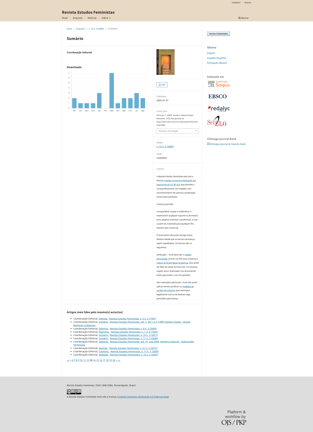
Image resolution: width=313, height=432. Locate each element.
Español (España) (216, 58)
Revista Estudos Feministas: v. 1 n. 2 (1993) (134, 331)
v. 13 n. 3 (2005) (96, 28)
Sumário (104, 321)
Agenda (103, 318)
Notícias (92, 17)
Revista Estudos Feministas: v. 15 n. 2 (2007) (134, 354)
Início (69, 28)
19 (110, 360)
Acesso (247, 2)
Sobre (105, 17)
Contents (104, 351)
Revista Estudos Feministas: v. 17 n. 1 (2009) (135, 351)
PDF (163, 84)
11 (84, 360)
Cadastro (236, 2)
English (211, 53)
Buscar (245, 17)
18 (107, 360)
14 (94, 360)
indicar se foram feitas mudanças (172, 262)
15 (97, 360)
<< (68, 360)
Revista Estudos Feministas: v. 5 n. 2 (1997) (132, 318)
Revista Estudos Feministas (88, 12)
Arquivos (77, 17)
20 (113, 360)
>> (119, 360)
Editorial (104, 328)
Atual (65, 17)
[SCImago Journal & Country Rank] (226, 144)
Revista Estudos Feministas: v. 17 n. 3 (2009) (134, 338)
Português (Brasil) (217, 62)
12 (87, 360)
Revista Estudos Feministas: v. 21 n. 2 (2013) (133, 348)
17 (104, 360)
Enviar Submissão (218, 33)
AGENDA (104, 354)
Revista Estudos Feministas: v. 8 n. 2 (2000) (133, 328)
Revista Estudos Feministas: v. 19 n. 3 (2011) (134, 335)
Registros (104, 331)
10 (81, 360)
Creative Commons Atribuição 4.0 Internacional (143, 396)
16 (100, 360)
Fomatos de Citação (168, 130)
